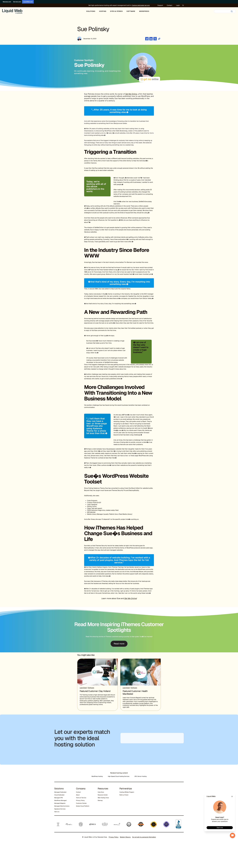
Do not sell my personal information (144, 837)
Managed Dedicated (60, 792)
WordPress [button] (144, 11)
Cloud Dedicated (59, 795)
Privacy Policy (80, 800)
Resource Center (103, 795)
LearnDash (83, 688)
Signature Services (59, 809)
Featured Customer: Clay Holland (95, 691)
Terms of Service (81, 797)
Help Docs (101, 792)
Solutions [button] (90, 11)
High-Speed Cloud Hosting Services (118, 776)
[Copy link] (159, 38)
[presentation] (97, 672)
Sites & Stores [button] (116, 11)
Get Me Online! (130, 598)
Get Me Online (131, 94)
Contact (169, 5)
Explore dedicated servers (141, 5)
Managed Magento (59, 803)
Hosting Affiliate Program (126, 792)
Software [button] (131, 11)
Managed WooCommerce (61, 806)
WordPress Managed (60, 800)
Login (178, 5)
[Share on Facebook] (147, 38)
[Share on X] (155, 38)
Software (91, 688)
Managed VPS (58, 797)
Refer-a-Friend (123, 795)
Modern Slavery (125, 837)
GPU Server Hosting (141, 776)
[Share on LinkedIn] (151, 38)
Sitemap (100, 800)
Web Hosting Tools (103, 797)
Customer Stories (81, 803)
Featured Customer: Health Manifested (135, 692)
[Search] (232, 11)
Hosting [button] (102, 11)
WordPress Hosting (97, 776)
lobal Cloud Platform (83, 806)
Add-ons (56, 812)
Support (160, 5)
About (78, 795)
